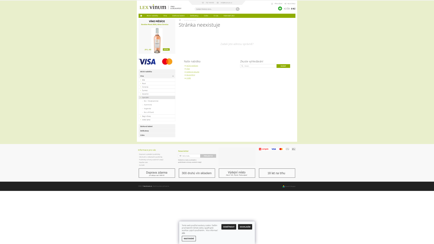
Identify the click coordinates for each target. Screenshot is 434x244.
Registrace (291, 4)
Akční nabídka (152, 15)
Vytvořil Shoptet (290, 186)
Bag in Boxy (146, 116)
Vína (165, 15)
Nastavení (189, 238)
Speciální (145, 97)
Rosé (144, 83)
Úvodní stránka (141, 15)
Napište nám (143, 162)
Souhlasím (245, 227)
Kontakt (141, 165)
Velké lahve (146, 120)
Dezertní (145, 94)
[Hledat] (237, 9)
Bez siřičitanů (149, 112)
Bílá (143, 80)
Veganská (147, 108)
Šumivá (144, 90)
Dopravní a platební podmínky (149, 154)
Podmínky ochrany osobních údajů (151, 160)
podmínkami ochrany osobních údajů (190, 162)
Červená (145, 87)
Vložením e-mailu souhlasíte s (190, 161)
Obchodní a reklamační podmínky (150, 157)
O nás (216, 15)
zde (183, 233)
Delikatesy (194, 15)
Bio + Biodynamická (151, 101)
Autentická (148, 105)
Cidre (206, 15)
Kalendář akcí (229, 15)
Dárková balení (178, 15)
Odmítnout (229, 227)
